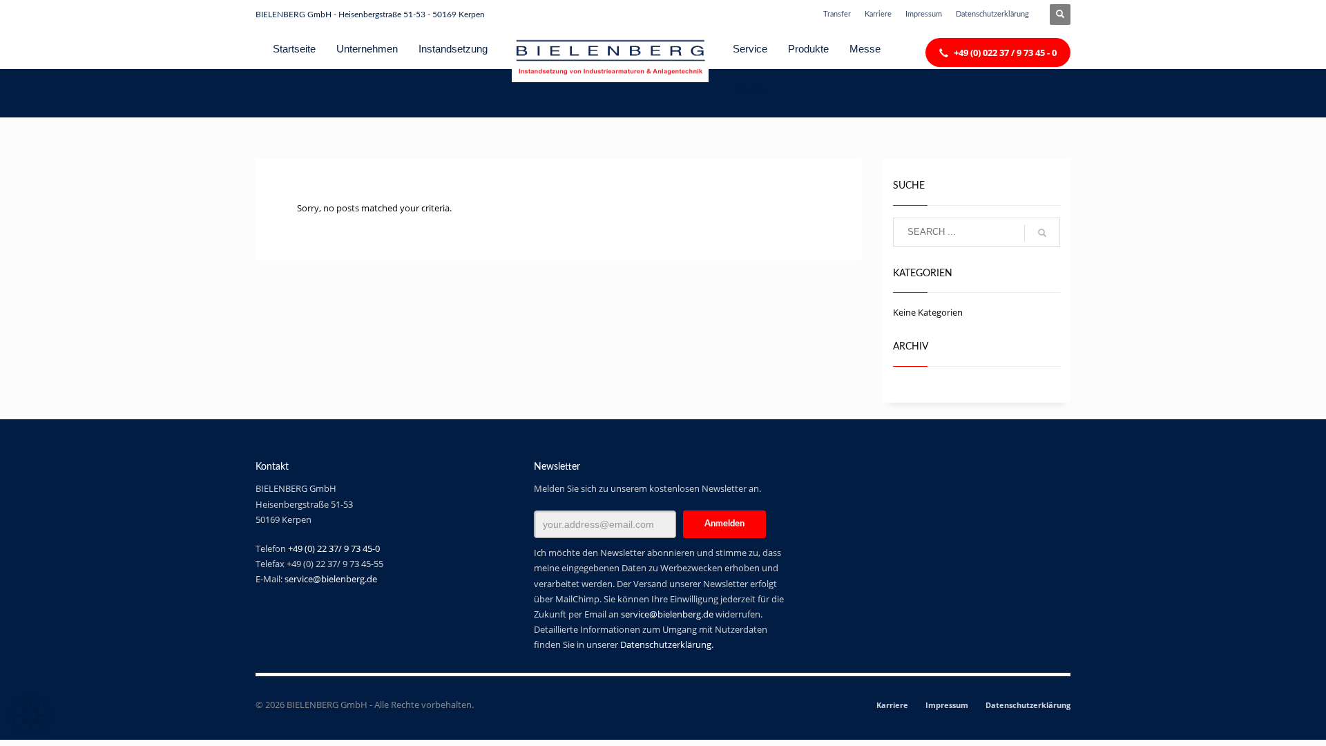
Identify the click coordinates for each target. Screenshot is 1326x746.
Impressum (923, 14)
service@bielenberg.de (331, 579)
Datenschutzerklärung (992, 14)
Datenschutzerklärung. (666, 644)
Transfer (837, 14)
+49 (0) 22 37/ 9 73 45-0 (334, 548)
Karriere (878, 14)
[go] (1042, 232)
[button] (30, 715)
